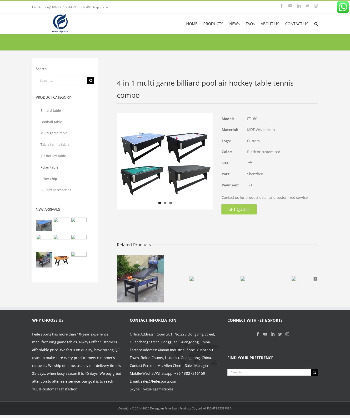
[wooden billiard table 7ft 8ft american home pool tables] (61, 242)
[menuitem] (194, 24)
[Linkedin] (273, 334)
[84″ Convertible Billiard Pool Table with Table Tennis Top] (78, 242)
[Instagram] (287, 334)
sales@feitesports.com (95, 7)
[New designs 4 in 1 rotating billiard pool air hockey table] (44, 225)
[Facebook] (258, 334)
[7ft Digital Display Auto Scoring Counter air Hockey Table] (61, 225)
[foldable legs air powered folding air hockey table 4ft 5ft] (78, 259)
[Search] (316, 24)
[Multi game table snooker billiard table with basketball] (44, 259)
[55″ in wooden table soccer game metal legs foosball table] (61, 259)
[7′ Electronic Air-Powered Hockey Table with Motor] (78, 225)
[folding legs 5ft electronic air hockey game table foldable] (44, 242)
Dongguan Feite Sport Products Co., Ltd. (176, 408)
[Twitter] (280, 334)
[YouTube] (265, 334)
